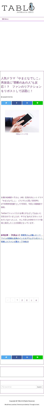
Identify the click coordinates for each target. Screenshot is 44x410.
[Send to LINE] (38, 103)
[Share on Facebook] (17, 103)
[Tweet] (6, 103)
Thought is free (34, 404)
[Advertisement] (22, 45)
